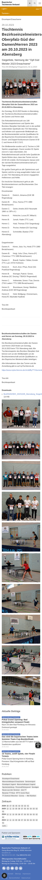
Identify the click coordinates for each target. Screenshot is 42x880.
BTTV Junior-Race (22, 793)
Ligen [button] (4, 9)
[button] (4, 875)
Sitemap (18, 874)
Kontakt (10, 874)
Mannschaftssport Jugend (26, 784)
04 (19, 806)
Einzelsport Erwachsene (10, 778)
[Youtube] (12, 868)
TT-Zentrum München (10, 796)
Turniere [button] (5, 13)
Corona (21, 796)
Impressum (27, 874)
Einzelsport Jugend (9, 784)
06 (13, 806)
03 (22, 806)
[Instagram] (16, 868)
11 (10, 809)
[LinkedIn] (20, 868)
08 (8, 806)
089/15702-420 (9, 855)
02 (25, 806)
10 (13, 809)
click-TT (23, 790)
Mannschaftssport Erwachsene (13, 781)
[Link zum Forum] (4, 868)
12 (8, 809)
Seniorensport (30, 781)
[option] (10, 838)
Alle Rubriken (31, 796)
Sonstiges (35, 787)
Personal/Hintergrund (23, 787)
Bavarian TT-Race (8, 793)
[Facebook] (8, 868)
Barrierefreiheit (14, 878)
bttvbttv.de (6, 853)
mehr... (4, 826)
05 (16, 806)
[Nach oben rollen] (37, 873)
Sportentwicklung (8, 787)
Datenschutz (26, 878)
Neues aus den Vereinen (11, 790)
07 (10, 806)
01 (28, 806)
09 (16, 809)
